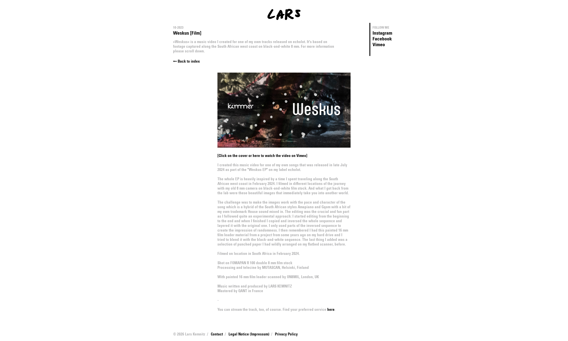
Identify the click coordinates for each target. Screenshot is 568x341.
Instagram (382, 33)
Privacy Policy (286, 334)
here (331, 310)
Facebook (382, 39)
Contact (217, 334)
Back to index (188, 61)
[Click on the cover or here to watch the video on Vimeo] (262, 156)
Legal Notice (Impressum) (249, 334)
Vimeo (379, 44)
